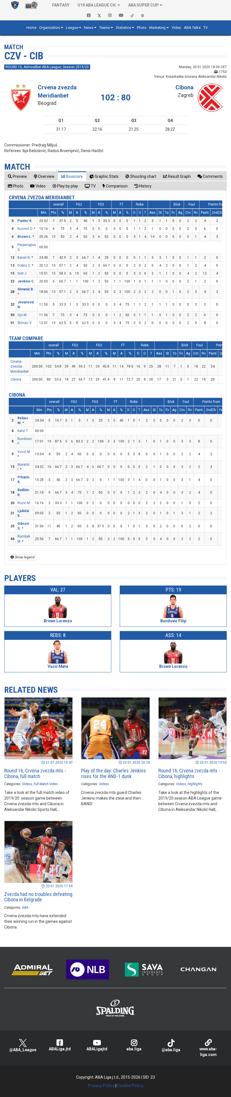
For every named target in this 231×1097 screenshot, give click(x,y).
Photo (141, 27)
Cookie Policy (130, 1085)
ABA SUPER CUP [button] (143, 5)
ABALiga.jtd (60, 1049)
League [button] (72, 27)
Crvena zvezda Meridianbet (42, 197)
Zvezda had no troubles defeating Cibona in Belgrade (38, 897)
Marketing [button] (157, 27)
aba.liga (133, 1049)
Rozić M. (24, 503)
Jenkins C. (26, 281)
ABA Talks (192, 27)
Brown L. (24, 237)
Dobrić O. (24, 265)
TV (205, 27)
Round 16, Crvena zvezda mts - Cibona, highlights (189, 773)
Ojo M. (22, 315)
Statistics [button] (123, 27)
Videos (27, 784)
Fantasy (60, 5)
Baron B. (24, 258)
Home (31, 27)
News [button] (88, 27)
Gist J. (22, 273)
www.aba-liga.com (208, 1052)
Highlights (195, 784)
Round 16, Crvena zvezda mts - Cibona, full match (35, 773)
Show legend (24, 557)
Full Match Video (46, 784)
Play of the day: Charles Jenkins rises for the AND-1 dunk (113, 773)
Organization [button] (49, 27)
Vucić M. (24, 452)
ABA (25, 908)
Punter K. (25, 221)
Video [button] (176, 27)
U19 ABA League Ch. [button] (97, 5)
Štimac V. (24, 323)
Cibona (185, 87)
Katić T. (22, 431)
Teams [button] (104, 27)
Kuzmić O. (25, 229)
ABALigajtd (96, 1049)
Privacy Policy (101, 1085)
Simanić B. (25, 289)
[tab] (17, 176)
